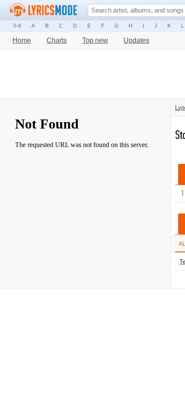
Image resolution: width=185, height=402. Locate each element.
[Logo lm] (43, 10)
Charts (56, 40)
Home (21, 40)
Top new (95, 40)
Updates (136, 40)
